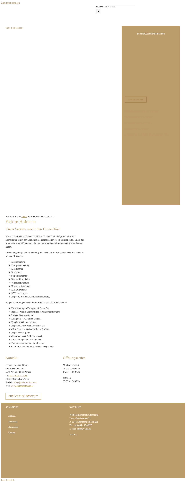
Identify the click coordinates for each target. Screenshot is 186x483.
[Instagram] (74, 442)
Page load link (7, 480)
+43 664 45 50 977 (83, 425)
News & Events (135, 99)
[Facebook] (70, 442)
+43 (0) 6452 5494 (18, 375)
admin (24, 216)
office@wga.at (84, 428)
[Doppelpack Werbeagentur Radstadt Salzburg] (81, 474)
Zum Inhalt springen (10, 3)
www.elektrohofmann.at (22, 386)
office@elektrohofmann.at (25, 382)
